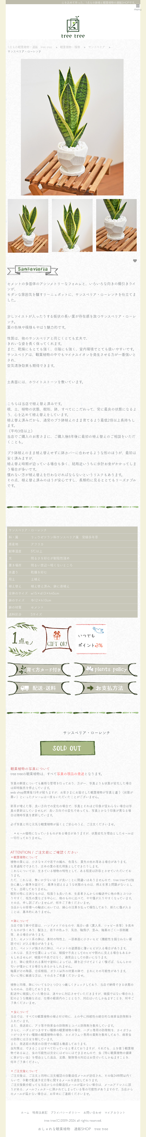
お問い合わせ (92, 1112)
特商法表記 (40, 1112)
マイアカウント (114, 1112)
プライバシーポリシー (65, 1112)
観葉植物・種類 (70, 47)
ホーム (25, 1112)
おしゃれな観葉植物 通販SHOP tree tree (73, 1128)
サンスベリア (96, 47)
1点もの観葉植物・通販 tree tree (30, 47)
